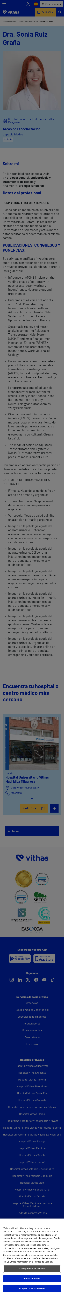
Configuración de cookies (32, 1269)
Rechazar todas (32, 1279)
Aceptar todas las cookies (32, 1288)
